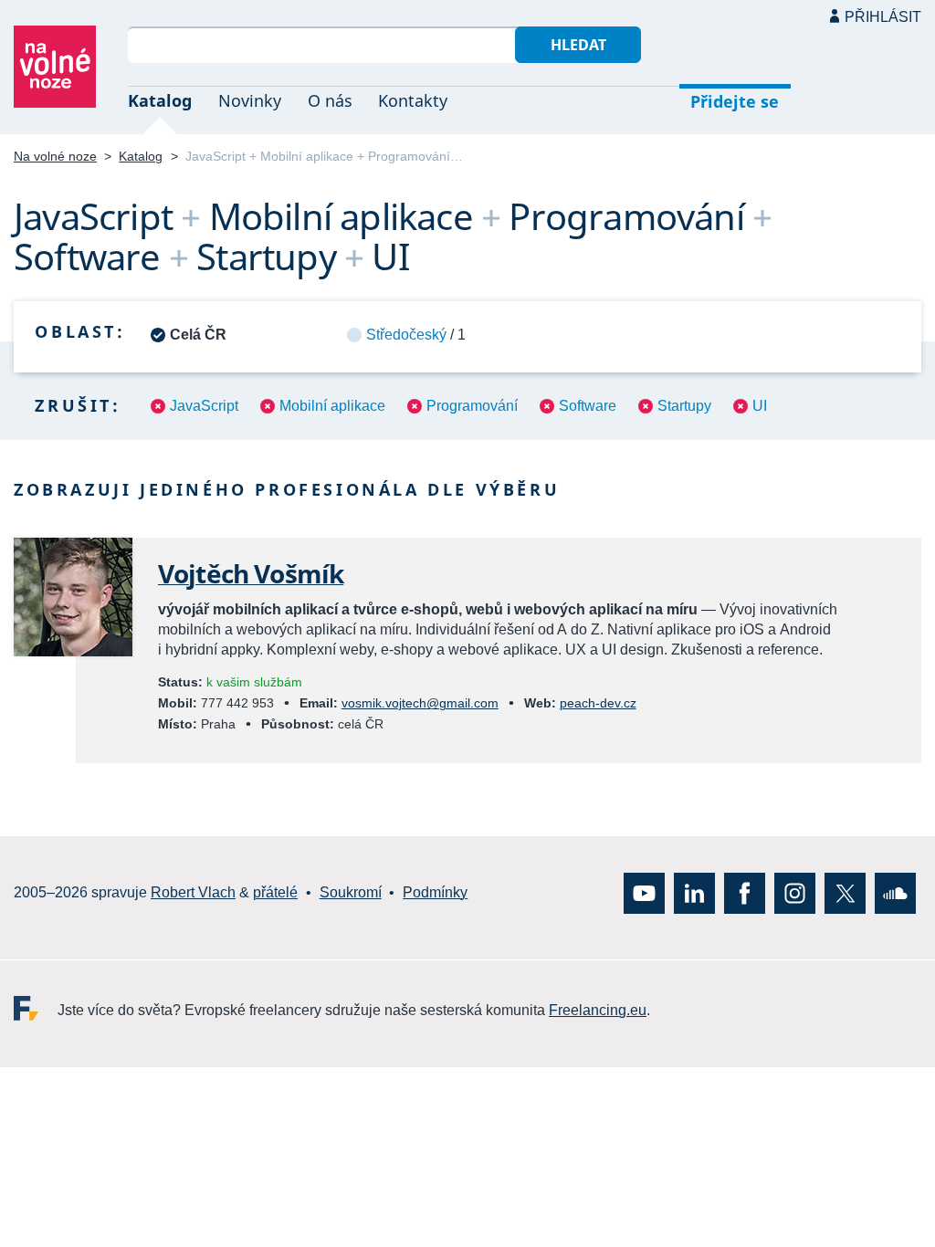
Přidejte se (734, 101)
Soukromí (351, 893)
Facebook (744, 893)
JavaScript (204, 406)
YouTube (644, 893)
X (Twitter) (845, 893)
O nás (330, 100)
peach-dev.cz (598, 703)
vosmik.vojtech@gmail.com (420, 703)
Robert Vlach (193, 893)
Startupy (684, 406)
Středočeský (406, 334)
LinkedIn (694, 893)
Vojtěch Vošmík (250, 573)
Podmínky (435, 893)
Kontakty (412, 100)
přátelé (275, 893)
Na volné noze (55, 156)
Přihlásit (883, 17)
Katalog (160, 100)
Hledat (578, 45)
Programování (472, 406)
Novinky (249, 100)
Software (587, 406)
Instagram (794, 893)
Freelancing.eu (36, 1008)
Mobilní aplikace (332, 406)
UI (759, 406)
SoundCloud (895, 893)
